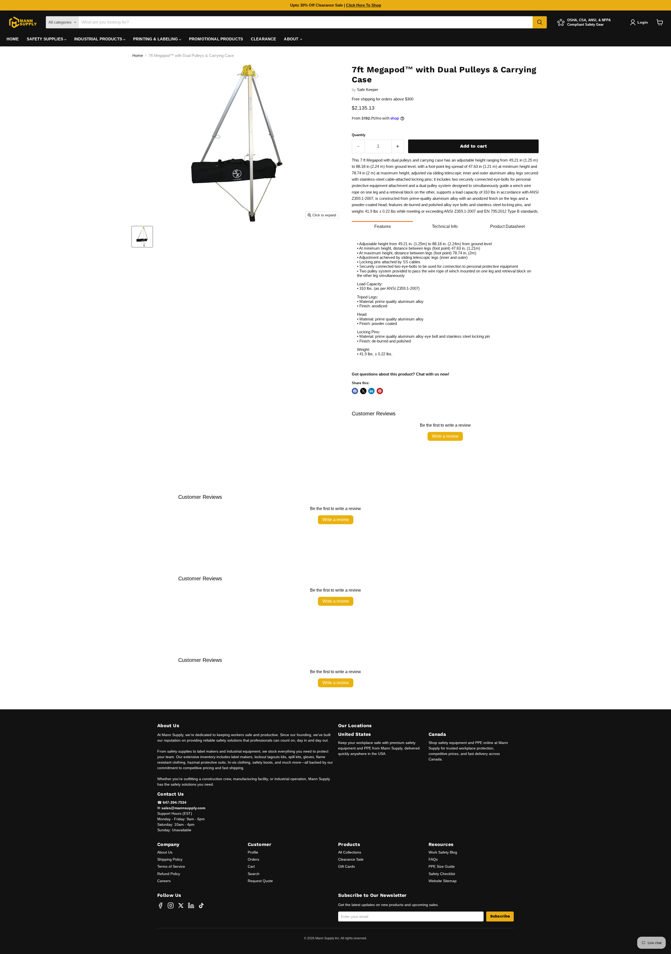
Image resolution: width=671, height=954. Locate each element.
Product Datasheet (507, 226)
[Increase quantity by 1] (398, 146)
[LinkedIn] (191, 905)
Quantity (358, 135)
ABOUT (291, 39)
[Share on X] (363, 391)
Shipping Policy (169, 859)
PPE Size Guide (442, 866)
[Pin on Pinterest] (380, 391)
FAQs (433, 859)
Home (137, 55)
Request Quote (260, 881)
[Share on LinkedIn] (371, 391)
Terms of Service (171, 866)
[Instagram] (170, 905)
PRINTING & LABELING (156, 39)
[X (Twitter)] (181, 905)
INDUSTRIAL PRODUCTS (98, 39)
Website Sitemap (443, 881)
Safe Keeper (367, 89)
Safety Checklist (442, 874)
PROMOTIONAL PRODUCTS (216, 39)
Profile (253, 852)
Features (382, 226)
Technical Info (445, 226)
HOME (13, 39)
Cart (251, 866)
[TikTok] (201, 905)
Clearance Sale (351, 859)
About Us (164, 852)
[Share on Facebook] (355, 391)
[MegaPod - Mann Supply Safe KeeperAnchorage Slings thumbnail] (142, 236)
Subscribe (500, 916)
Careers (164, 881)
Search (253, 874)
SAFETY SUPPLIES (45, 39)
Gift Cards (346, 866)
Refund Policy (168, 874)
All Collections (349, 852)
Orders (253, 859)
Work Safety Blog (443, 852)
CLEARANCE (263, 39)
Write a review (445, 436)
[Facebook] (160, 905)
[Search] (540, 22)
